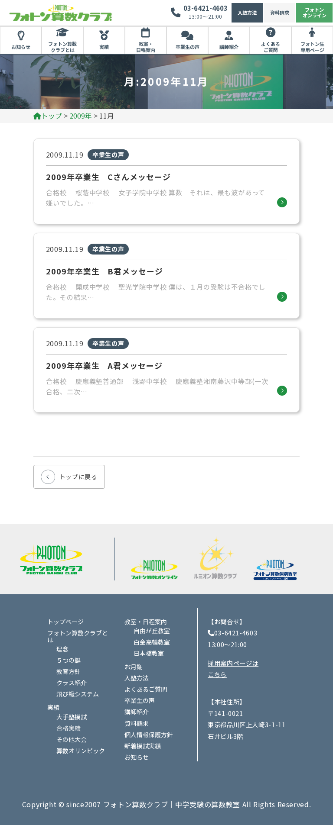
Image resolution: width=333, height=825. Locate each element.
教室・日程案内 (145, 46)
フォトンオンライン (314, 12)
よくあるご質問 (270, 46)
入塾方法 (247, 12)
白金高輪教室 (152, 642)
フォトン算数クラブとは (62, 46)
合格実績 (68, 728)
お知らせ (20, 46)
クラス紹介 (71, 682)
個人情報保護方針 (148, 734)
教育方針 (68, 671)
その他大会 (71, 739)
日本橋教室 (149, 653)
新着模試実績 (142, 745)
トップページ (65, 621)
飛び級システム (77, 694)
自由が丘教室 (152, 630)
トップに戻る (78, 476)
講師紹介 (228, 46)
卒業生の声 (187, 46)
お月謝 (133, 666)
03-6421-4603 (205, 8)
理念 (62, 649)
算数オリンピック (80, 750)
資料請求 (279, 12)
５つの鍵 (68, 660)
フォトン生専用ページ (312, 46)
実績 (104, 46)
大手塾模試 (71, 716)
